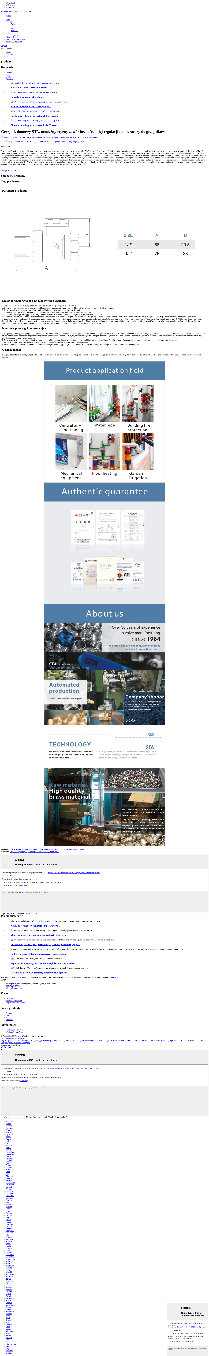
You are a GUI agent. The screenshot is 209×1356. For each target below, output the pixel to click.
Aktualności (10, 37)
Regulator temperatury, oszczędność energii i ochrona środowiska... (44, 963)
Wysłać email (6, 1047)
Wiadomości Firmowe (14, 1030)
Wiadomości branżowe (14, 1032)
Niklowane (149, 1040)
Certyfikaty (15, 35)
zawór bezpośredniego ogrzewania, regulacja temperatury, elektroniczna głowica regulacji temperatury (50, 849)
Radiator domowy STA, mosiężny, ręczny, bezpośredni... (38, 954)
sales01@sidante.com (14, 988)
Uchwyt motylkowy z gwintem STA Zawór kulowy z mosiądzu (34, 852)
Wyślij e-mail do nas (8, 170)
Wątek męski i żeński (9, 1040)
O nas (8, 33)
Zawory (14, 24)
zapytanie (114, 977)
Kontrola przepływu (22, 1043)
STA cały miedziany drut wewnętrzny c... (31, 106)
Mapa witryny (6, 1038)
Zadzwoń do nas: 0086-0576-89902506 (16, 11)
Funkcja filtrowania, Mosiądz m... (27, 97)
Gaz (12, 26)
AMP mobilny (18, 1038)
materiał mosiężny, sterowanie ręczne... (30, 87)
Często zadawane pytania (15, 39)
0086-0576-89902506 (14, 986)
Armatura (14, 31)
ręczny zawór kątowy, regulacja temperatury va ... (35, 925)
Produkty (9, 22)
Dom (8, 20)
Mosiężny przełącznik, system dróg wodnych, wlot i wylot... (40, 935)
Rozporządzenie (7, 1043)
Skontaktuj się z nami (14, 42)
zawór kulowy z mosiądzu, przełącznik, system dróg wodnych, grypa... (45, 944)
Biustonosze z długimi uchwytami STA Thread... (34, 116)
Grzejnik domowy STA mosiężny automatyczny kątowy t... (40, 972)
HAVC (13, 28)
